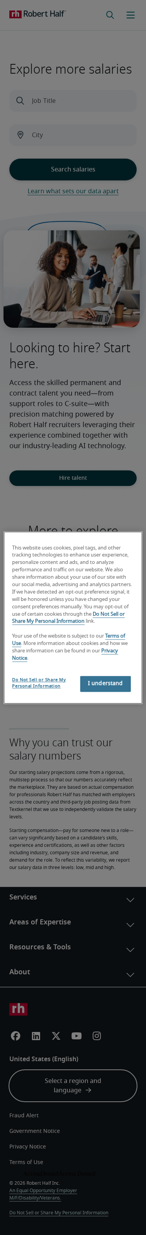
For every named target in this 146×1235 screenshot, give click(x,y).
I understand (105, 683)
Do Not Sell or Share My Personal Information (39, 683)
